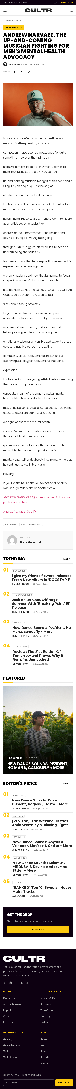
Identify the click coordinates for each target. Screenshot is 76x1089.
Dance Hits (9, 998)
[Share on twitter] (21, 71)
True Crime (46, 1010)
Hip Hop (8, 1022)
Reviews (45, 1039)
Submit (44, 1063)
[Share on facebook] (14, 71)
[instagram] (10, 983)
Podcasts (45, 1004)
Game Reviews (11, 1045)
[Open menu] (5, 10)
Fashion (44, 1022)
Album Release (12, 1004)
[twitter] (21, 983)
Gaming (7, 1039)
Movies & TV (47, 998)
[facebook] (4, 983)
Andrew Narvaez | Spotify (20, 511)
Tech (6, 1051)
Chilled (7, 1016)
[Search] (71, 10)
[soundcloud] (27, 983)
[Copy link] (28, 71)
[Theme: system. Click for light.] (55, 2)
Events (44, 1051)
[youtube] (16, 983)
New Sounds (13, 20)
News (43, 1045)
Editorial (45, 1057)
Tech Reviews (11, 1057)
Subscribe (67, 2)
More (68, 559)
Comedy (45, 1016)
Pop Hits (8, 1010)
